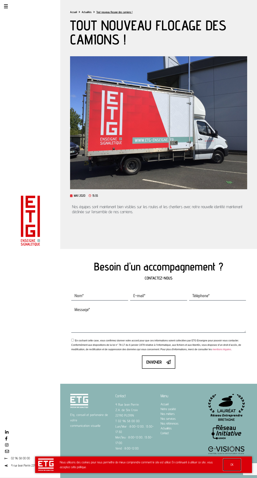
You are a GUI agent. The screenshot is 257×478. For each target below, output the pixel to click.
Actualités (87, 12)
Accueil (73, 12)
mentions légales (221, 349)
